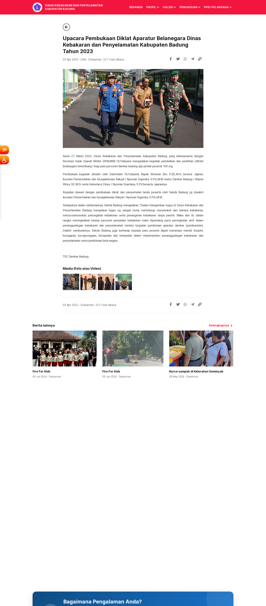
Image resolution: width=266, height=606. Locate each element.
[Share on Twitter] (178, 59)
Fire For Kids (41, 371)
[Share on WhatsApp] (185, 59)
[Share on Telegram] (192, 59)
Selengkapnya (219, 325)
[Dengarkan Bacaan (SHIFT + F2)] (4, 150)
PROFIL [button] (151, 7)
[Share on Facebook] (171, 59)
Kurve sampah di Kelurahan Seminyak (196, 371)
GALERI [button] (168, 7)
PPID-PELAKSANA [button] (216, 7)
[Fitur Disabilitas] (4, 159)
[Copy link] (200, 59)
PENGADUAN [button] (188, 7)
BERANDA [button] (136, 7)
